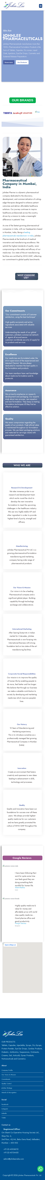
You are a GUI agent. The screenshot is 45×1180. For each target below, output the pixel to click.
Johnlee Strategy (7, 1088)
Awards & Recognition (9, 1092)
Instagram (5, 1109)
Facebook (5, 1104)
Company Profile (7, 1070)
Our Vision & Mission (9, 1075)
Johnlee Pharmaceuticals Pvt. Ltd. (30, 1175)
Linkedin (4, 1113)
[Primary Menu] (40, 6)
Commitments (6, 1079)
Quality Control (6, 1083)
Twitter (4, 1118)
